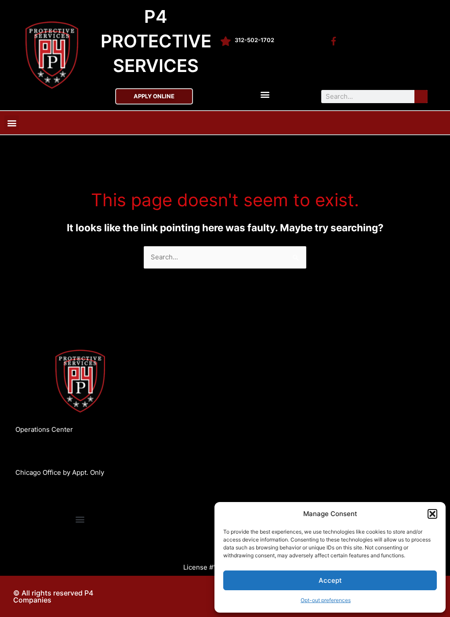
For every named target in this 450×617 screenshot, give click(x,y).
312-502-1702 (254, 39)
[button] (432, 513)
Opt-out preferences (326, 600)
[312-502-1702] (225, 41)
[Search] (421, 96)
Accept (330, 580)
